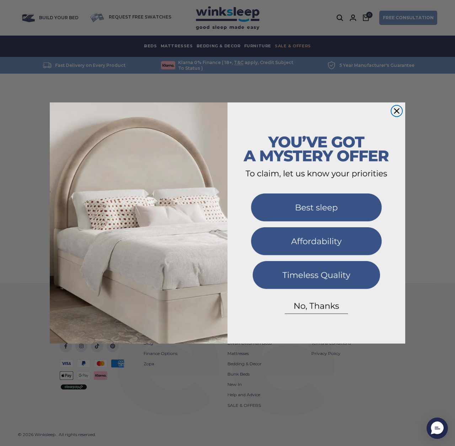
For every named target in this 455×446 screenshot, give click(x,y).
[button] (316, 210)
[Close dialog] (396, 111)
